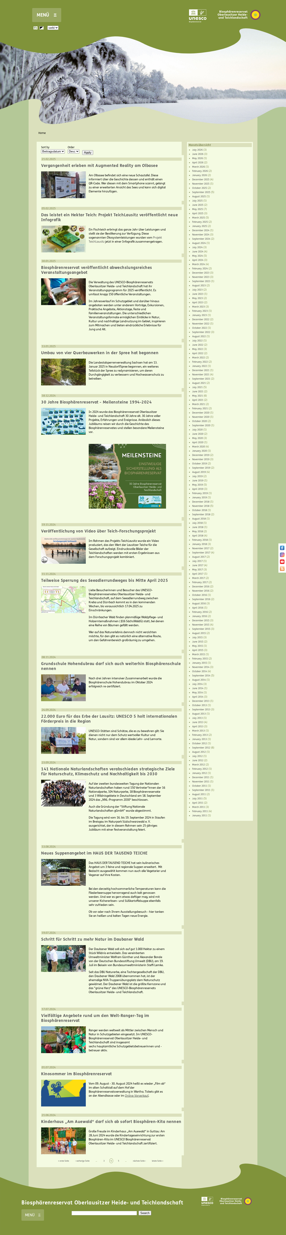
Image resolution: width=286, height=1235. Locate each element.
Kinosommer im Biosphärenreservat (76, 1073)
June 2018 (197, 527)
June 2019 (197, 480)
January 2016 (199, 616)
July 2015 (197, 637)
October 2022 (199, 327)
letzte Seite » (157, 1161)
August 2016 (199, 603)
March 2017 (198, 578)
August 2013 (199, 713)
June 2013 (197, 722)
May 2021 (197, 395)
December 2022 (200, 319)
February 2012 (200, 768)
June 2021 (197, 391)
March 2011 (198, 807)
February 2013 (200, 735)
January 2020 (199, 450)
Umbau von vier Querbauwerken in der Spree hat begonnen (99, 352)
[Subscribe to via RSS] (282, 570)
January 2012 (199, 773)
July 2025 (197, 200)
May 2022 (197, 349)
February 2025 (200, 221)
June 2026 (197, 154)
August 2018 (199, 518)
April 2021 (197, 400)
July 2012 (197, 756)
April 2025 (197, 213)
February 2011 (200, 811)
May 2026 (197, 158)
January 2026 (199, 175)
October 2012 (199, 743)
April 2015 (197, 650)
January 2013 (199, 739)
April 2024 (197, 260)
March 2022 (198, 357)
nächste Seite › (139, 1161)
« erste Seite (63, 1161)
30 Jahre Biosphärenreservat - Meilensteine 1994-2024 (96, 402)
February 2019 (200, 493)
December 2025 (200, 179)
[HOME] (239, 26)
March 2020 (198, 446)
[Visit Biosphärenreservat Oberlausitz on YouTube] (282, 563)
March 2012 (198, 764)
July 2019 (197, 476)
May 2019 (197, 484)
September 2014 (201, 675)
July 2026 (197, 149)
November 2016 (200, 590)
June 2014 (197, 688)
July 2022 (197, 340)
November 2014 (200, 667)
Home (42, 133)
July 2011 (197, 798)
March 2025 (198, 217)
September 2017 (201, 552)
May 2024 (197, 255)
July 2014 (197, 684)
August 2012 (199, 752)
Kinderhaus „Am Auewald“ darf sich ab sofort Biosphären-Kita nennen (111, 1121)
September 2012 (201, 747)
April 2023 (197, 302)
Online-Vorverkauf (136, 1096)
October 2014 (199, 671)
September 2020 (201, 425)
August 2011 (199, 794)
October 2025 (199, 188)
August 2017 (199, 556)
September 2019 (201, 467)
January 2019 (199, 497)
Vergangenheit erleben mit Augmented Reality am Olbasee (99, 165)
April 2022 (197, 353)
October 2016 (199, 595)
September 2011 (201, 790)
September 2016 (201, 599)
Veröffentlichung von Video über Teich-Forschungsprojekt (98, 531)
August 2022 (199, 336)
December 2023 (200, 272)
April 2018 (197, 535)
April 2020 (197, 442)
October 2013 (199, 705)
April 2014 (197, 696)
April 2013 (197, 726)
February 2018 (200, 539)
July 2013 (197, 718)
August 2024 (199, 243)
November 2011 (200, 781)
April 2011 (197, 802)
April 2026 (197, 162)
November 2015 (200, 624)
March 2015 (198, 654)
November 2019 (200, 459)
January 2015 (199, 662)
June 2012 (197, 760)
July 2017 (197, 561)
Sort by (45, 147)
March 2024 (198, 264)
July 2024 (197, 247)
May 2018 (197, 531)
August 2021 (199, 383)
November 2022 (200, 323)
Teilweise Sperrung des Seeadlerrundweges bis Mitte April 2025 (104, 580)
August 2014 (199, 679)
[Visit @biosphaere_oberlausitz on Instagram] (282, 556)
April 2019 (197, 489)
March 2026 (198, 166)
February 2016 (200, 612)
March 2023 (198, 306)
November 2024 (200, 234)
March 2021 (198, 404)
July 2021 (197, 387)
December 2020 (200, 412)
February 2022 (200, 361)
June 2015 (197, 641)
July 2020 (197, 429)
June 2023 (197, 294)
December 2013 (200, 701)
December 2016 (200, 586)
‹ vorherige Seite (82, 1161)
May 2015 (197, 646)
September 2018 (201, 514)
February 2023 (200, 311)
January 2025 (199, 226)
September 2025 (201, 192)
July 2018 (197, 523)
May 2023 (197, 298)
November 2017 (200, 548)
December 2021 (200, 370)
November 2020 (200, 417)
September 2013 (201, 709)
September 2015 (201, 629)
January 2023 (199, 315)
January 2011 (199, 815)
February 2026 (200, 171)
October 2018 (199, 510)
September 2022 (201, 332)
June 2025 (197, 205)
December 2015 (200, 620)
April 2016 (197, 607)
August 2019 (199, 472)
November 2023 (200, 277)
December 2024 (200, 230)
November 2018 (200, 506)
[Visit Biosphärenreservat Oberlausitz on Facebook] (282, 549)
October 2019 (199, 463)
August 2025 (199, 196)
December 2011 (200, 777)
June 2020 (197, 433)
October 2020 (199, 421)
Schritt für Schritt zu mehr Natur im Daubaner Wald (92, 939)
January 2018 (199, 544)
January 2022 (199, 366)
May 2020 (197, 438)
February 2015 (200, 658)
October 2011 (199, 785)
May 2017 (197, 569)
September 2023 (201, 281)
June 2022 (197, 344)
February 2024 (200, 268)
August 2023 (199, 285)
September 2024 (201, 238)
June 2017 (197, 565)
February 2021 (200, 408)
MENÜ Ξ (47, 15)
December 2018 (200, 501)
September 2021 (201, 378)
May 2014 (197, 692)
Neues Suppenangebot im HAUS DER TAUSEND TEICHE (94, 853)
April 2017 (197, 573)
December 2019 (200, 455)
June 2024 (197, 251)
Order (71, 147)
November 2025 (200, 183)
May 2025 (197, 209)
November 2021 (200, 374)
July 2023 (197, 289)
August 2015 (199, 633)
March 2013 (198, 730)
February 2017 (200, 582)
